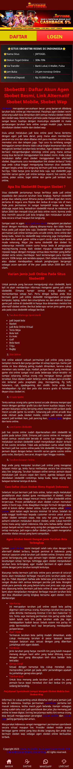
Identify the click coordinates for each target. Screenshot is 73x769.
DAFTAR (18, 36)
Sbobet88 (7, 108)
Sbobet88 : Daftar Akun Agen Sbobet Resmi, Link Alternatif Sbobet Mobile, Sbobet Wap (38, 750)
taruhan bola (55, 418)
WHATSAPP (45, 766)
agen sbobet (16, 548)
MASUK (9, 766)
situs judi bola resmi (35, 223)
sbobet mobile (50, 715)
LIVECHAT (64, 766)
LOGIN (55, 36)
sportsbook (50, 703)
